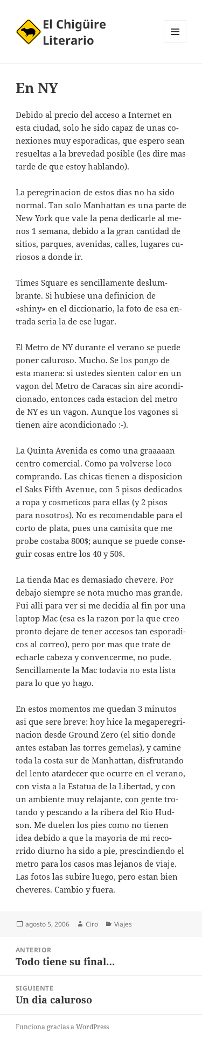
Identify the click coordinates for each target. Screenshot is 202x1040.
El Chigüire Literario (74, 32)
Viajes (123, 924)
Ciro (92, 924)
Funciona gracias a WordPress (62, 1026)
